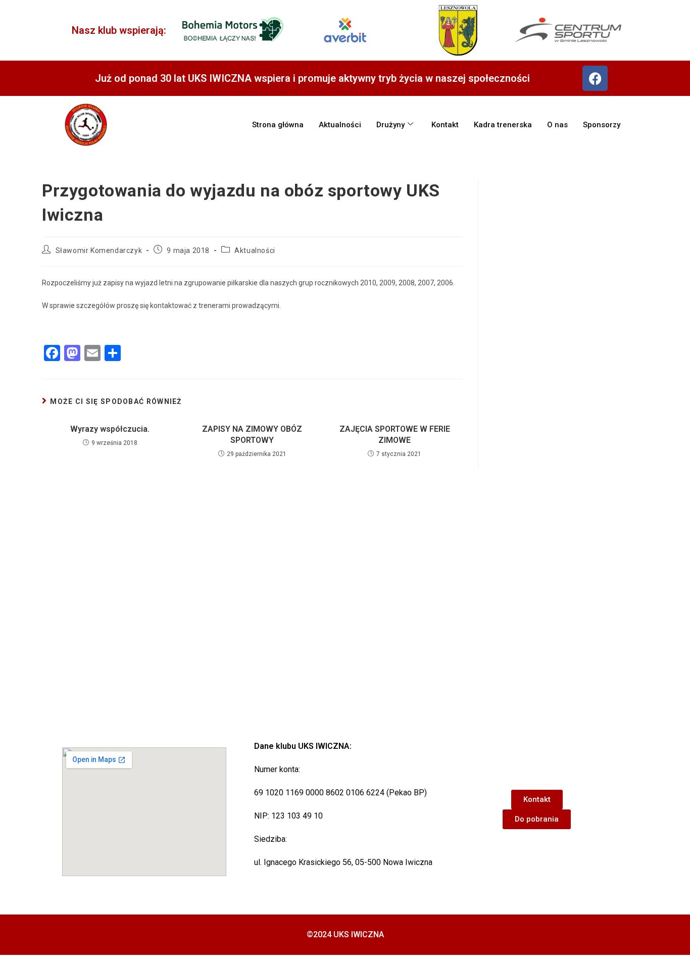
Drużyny (390, 124)
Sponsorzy (601, 124)
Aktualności (340, 124)
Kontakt (445, 124)
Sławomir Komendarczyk (99, 250)
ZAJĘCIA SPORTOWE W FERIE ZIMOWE (394, 434)
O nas (557, 124)
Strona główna (278, 124)
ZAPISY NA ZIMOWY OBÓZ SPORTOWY (252, 434)
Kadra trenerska (503, 124)
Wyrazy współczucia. (110, 429)
